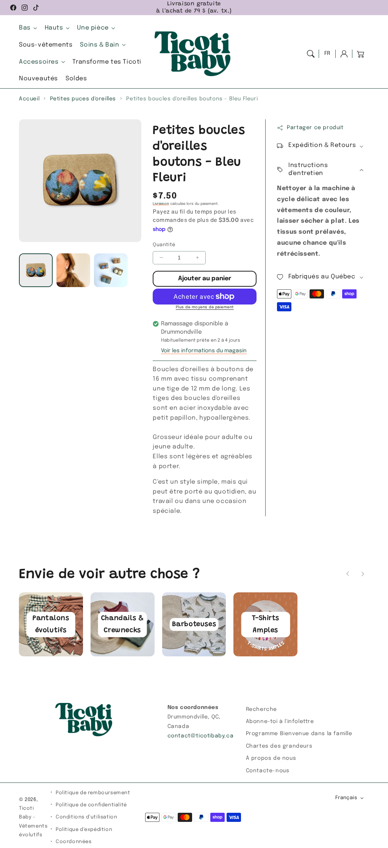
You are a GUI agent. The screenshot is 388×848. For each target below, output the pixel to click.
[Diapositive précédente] (347, 573)
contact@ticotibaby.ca (200, 736)
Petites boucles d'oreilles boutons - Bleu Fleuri (192, 99)
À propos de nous (271, 758)
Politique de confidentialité (91, 805)
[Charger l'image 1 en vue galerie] (36, 270)
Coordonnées (74, 841)
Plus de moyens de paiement (205, 307)
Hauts (54, 28)
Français (346, 797)
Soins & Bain (99, 45)
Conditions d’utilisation (86, 817)
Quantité (164, 244)
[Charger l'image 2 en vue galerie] (73, 270)
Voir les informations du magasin (204, 350)
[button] (310, 53)
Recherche (261, 709)
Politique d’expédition (84, 829)
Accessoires (39, 62)
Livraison (161, 204)
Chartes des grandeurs (279, 746)
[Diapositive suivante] (362, 573)
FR (327, 53)
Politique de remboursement (93, 792)
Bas (25, 28)
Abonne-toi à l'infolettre (280, 721)
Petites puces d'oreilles (83, 99)
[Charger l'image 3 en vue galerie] (111, 270)
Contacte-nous (267, 770)
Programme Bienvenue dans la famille (299, 733)
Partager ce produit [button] (315, 127)
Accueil (29, 99)
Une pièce (92, 28)
